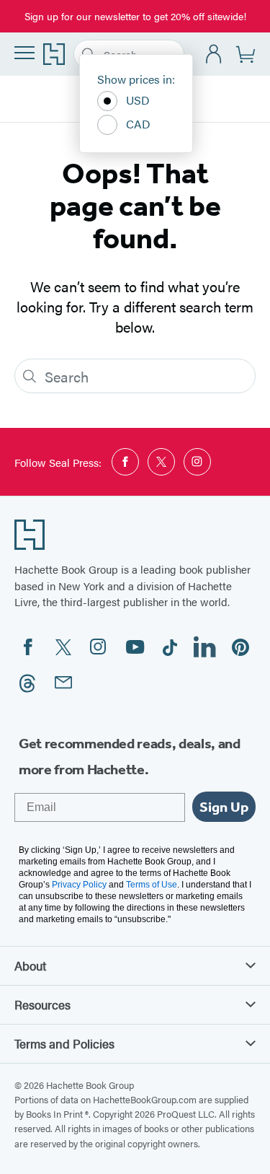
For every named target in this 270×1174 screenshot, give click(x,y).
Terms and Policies (64, 1043)
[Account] (214, 54)
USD (138, 100)
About (30, 965)
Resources (42, 1004)
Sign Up (223, 806)
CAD (138, 123)
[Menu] (24, 52)
